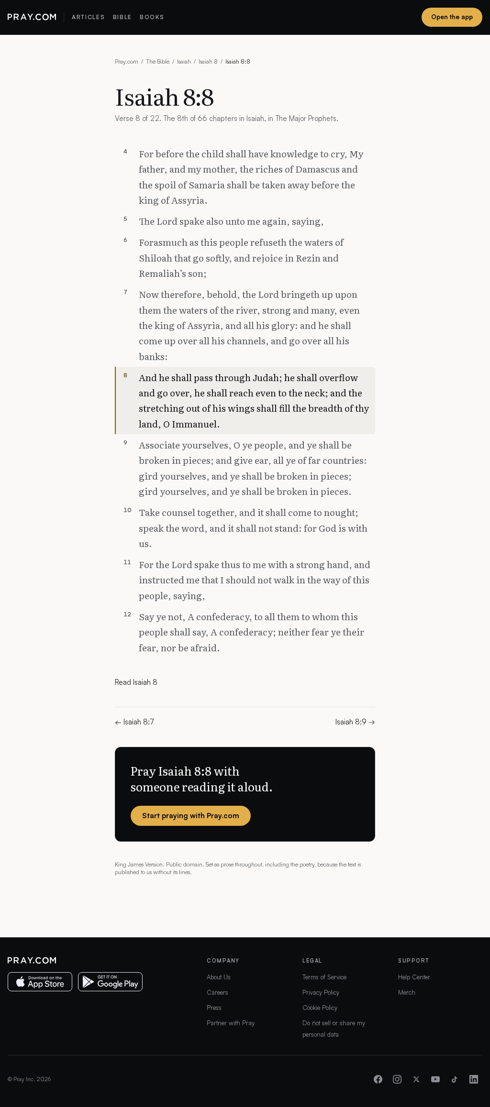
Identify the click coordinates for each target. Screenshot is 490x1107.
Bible (122, 17)
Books (152, 17)
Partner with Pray (231, 1023)
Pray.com (126, 61)
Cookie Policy (319, 1007)
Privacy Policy (320, 992)
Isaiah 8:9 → (355, 721)
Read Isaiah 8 (136, 682)
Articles (88, 17)
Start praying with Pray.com (190, 815)
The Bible (157, 61)
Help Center (414, 977)
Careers (217, 992)
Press (214, 1007)
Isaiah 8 (208, 61)
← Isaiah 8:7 (134, 721)
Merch (406, 992)
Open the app (452, 17)
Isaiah (184, 61)
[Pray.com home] (32, 17)
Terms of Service (324, 977)
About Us (219, 977)
